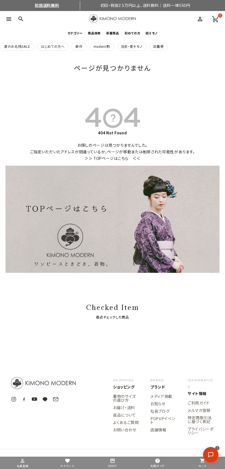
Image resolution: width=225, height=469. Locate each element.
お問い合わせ (124, 429)
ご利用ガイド (199, 403)
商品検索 (94, 33)
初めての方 (132, 33)
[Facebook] (24, 399)
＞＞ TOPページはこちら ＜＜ (112, 158)
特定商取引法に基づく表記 (200, 419)
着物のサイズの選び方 (124, 398)
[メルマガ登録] (56, 399)
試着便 (158, 47)
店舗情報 (158, 429)
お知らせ (157, 403)
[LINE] (45, 399)
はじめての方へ (52, 47)
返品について (124, 415)
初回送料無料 (47, 5)
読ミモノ (152, 33)
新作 (78, 47)
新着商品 (112, 33)
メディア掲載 (161, 396)
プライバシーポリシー (201, 430)
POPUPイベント (162, 420)
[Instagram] (13, 399)
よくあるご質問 (126, 422)
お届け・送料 (124, 407)
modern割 (102, 47)
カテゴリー (75, 33)
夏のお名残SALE (17, 47)
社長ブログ (160, 411)
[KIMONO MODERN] (52, 383)
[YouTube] (34, 399)
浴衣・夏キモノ (131, 47)
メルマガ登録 (199, 410)
